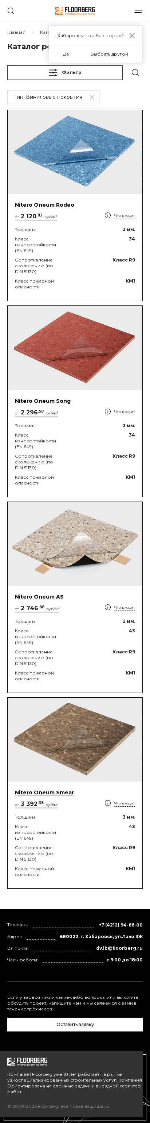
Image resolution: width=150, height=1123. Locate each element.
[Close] (132, 35)
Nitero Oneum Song (43, 401)
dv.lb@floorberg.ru (119, 948)
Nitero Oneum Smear (44, 792)
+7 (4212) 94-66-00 (121, 925)
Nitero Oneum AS (39, 596)
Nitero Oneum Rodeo (44, 205)
